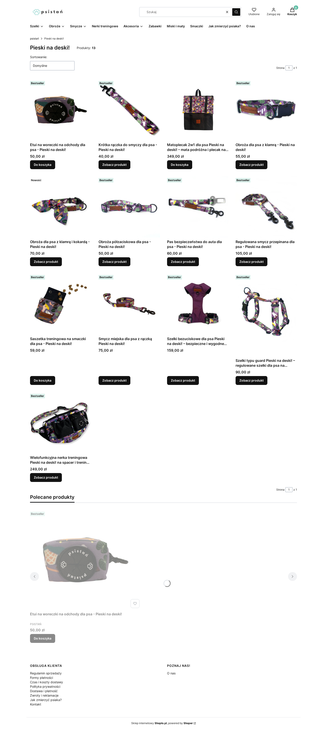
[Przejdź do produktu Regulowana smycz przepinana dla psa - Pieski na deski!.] (266, 207)
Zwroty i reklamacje (44, 695)
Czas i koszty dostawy (46, 682)
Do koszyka (42, 164)
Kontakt (35, 704)
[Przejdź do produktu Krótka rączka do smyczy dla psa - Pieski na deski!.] (129, 110)
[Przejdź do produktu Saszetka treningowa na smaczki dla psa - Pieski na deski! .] (60, 304)
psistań (34, 38)
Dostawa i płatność (44, 691)
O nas (171, 673)
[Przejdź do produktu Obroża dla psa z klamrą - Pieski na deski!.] (266, 110)
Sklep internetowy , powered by (162, 723)
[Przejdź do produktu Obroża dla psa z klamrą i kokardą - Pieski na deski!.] (60, 207)
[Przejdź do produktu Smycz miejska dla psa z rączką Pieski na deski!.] (129, 304)
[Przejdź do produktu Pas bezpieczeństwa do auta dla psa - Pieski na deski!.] (197, 207)
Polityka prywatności (45, 686)
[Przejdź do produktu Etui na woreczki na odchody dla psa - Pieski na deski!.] (60, 110)
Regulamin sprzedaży (46, 673)
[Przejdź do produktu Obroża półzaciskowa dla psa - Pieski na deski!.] (129, 207)
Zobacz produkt (114, 164)
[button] (236, 12)
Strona (280, 67)
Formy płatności (41, 677)
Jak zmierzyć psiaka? (46, 700)
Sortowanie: (38, 57)
